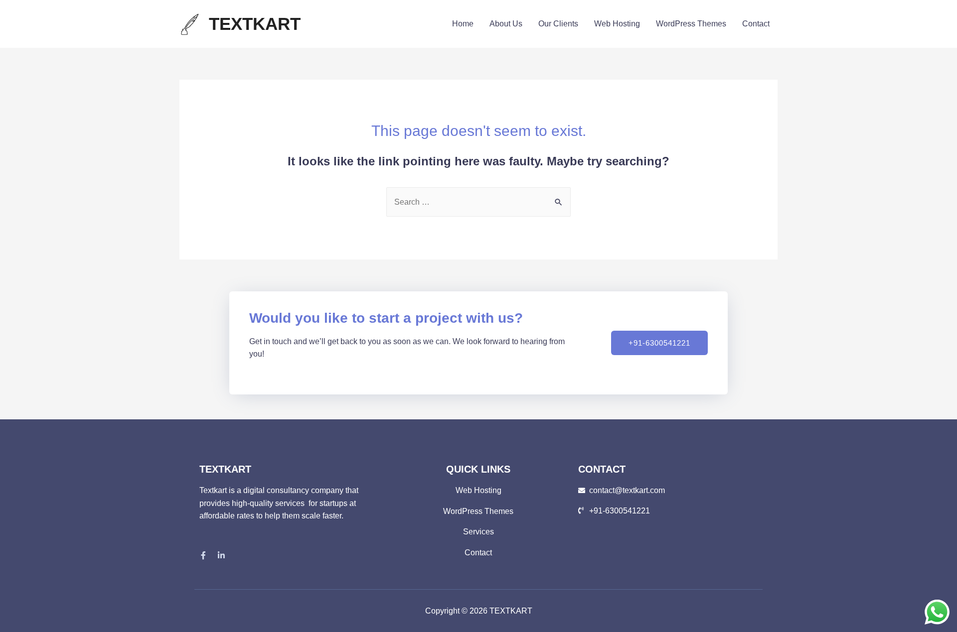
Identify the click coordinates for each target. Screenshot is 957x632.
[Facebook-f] (203, 555)
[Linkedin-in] (221, 555)
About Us (505, 23)
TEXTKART (255, 23)
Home (463, 23)
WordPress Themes (691, 23)
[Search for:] (478, 202)
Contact (756, 23)
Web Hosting (617, 23)
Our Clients (558, 23)
